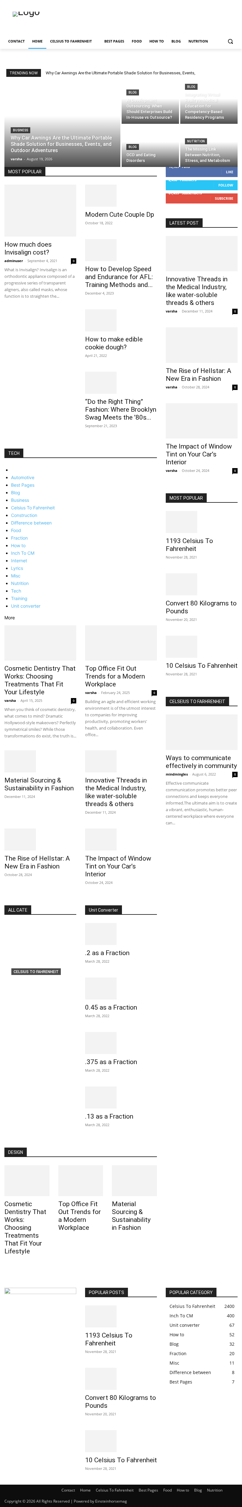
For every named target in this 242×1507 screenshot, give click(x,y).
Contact (68, 1490)
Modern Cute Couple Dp (119, 214)
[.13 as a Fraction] (121, 1097)
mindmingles (177, 774)
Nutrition (196, 141)
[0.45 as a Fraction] (121, 988)
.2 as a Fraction (107, 953)
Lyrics (17, 568)
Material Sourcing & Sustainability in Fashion (39, 784)
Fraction (19, 538)
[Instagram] (207, 4)
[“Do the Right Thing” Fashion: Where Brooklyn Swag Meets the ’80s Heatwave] (121, 383)
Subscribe (224, 198)
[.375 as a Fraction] (121, 1043)
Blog (133, 92)
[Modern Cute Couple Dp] (121, 196)
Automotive (22, 477)
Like (229, 171)
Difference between (31, 522)
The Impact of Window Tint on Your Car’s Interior (118, 866)
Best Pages (22, 485)
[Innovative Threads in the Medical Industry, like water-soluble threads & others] (121, 761)
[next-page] (9, 445)
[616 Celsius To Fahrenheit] (40, 965)
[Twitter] (216, 4)
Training (19, 598)
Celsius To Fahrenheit (33, 507)
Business (20, 130)
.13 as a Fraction (109, 1116)
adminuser (13, 260)
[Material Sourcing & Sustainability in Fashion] (40, 761)
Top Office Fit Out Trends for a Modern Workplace (115, 676)
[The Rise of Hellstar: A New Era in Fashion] (40, 839)
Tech (16, 590)
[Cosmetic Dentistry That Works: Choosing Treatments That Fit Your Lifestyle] (40, 643)
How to (18, 545)
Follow (225, 185)
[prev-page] (6, 445)
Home (85, 1490)
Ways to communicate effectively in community (201, 762)
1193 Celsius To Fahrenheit (189, 545)
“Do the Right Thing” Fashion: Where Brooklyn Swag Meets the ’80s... (120, 409)
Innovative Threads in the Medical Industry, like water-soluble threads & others (116, 792)
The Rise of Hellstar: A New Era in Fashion (37, 862)
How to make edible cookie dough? (114, 343)
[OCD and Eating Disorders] (150, 146)
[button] (230, 41)
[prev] (230, 73)
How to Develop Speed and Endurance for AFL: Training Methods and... (119, 277)
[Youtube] (234, 4)
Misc (15, 575)
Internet (19, 560)
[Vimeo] (225, 4)
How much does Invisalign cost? (28, 248)
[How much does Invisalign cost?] (40, 211)
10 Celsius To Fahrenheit (202, 665)
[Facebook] (199, 4)
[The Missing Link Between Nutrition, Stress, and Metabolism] (209, 146)
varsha (10, 700)
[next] (234, 73)
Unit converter (25, 606)
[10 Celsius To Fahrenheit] (202, 647)
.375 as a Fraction (111, 1062)
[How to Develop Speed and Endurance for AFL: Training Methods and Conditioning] (121, 250)
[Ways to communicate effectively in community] (202, 732)
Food (16, 530)
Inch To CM (22, 553)
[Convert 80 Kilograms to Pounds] (202, 584)
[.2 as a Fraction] (121, 934)
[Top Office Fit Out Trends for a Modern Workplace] (121, 643)
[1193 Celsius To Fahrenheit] (202, 522)
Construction (24, 515)
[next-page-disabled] (171, 840)
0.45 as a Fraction (111, 1007)
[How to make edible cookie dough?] (121, 320)
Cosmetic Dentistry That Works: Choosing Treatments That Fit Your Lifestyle (40, 680)
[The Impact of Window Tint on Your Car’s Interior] (121, 839)
